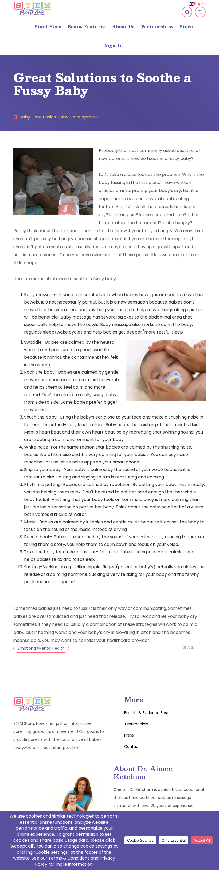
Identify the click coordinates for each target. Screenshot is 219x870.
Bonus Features (87, 26)
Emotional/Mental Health (41, 648)
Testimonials (136, 724)
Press (129, 735)
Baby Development (78, 117)
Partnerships (157, 26)
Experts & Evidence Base (146, 713)
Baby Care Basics (37, 117)
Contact (132, 746)
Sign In (114, 45)
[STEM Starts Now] (32, 8)
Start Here (48, 26)
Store (186, 26)
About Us (123, 26)
